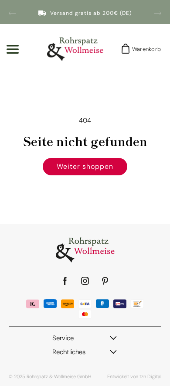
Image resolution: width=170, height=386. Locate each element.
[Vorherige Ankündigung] (12, 13)
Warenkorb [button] (144, 49)
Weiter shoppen (85, 166)
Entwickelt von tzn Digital (134, 376)
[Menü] (13, 49)
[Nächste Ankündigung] (157, 13)
